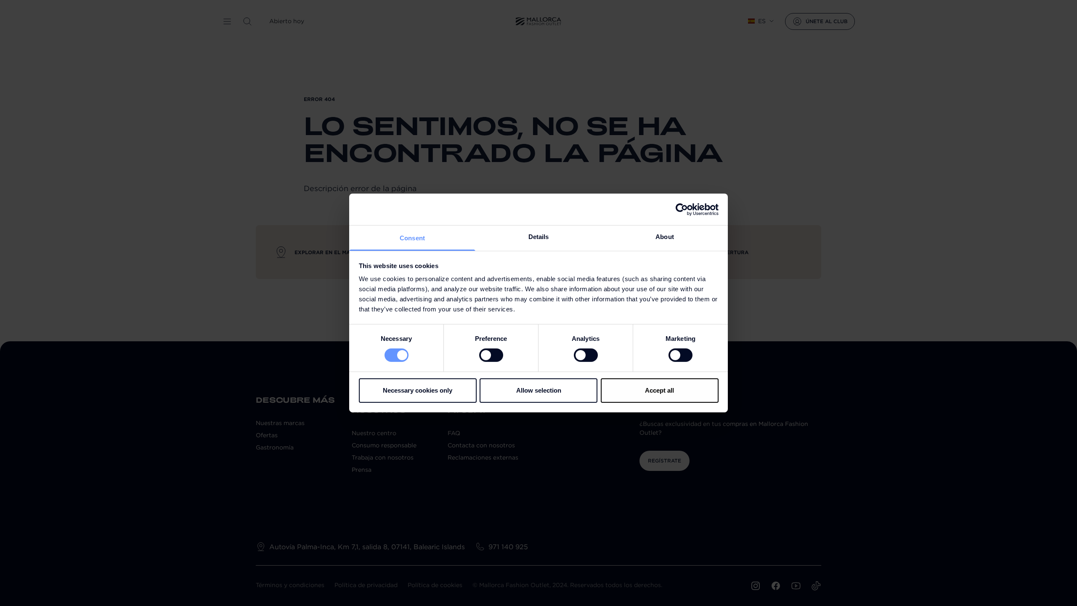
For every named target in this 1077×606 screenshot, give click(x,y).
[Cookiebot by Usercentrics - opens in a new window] (682, 209)
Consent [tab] (412, 238)
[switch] (491, 355)
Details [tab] (538, 236)
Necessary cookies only (417, 390)
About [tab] (664, 236)
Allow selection (538, 390)
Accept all (659, 390)
